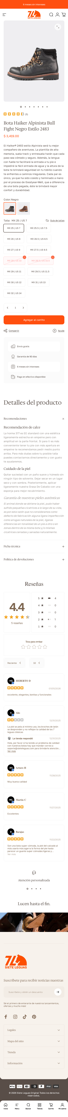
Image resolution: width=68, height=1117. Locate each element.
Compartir (14, 330)
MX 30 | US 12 (14, 282)
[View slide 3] (36, 889)
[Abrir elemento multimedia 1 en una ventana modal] (57, 27)
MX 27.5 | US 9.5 (38, 249)
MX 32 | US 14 (14, 293)
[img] (13, 114)
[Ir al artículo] (21, 107)
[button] (48, 598)
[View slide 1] (27, 889)
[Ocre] (23, 208)
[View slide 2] (32, 889)
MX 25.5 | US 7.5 (38, 228)
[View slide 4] (40, 889)
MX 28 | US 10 (14, 260)
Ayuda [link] (61, 330)
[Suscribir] (57, 992)
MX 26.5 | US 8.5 (39, 239)
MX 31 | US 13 (39, 282)
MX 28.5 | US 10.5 (41, 260)
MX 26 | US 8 (13, 239)
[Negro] (10, 208)
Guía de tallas (57, 220)
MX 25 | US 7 (13, 228)
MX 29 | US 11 (14, 271)
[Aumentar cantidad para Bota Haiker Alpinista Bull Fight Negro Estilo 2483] (23, 307)
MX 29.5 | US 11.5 (40, 271)
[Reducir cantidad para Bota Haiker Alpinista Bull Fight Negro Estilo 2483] (7, 307)
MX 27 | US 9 (13, 249)
